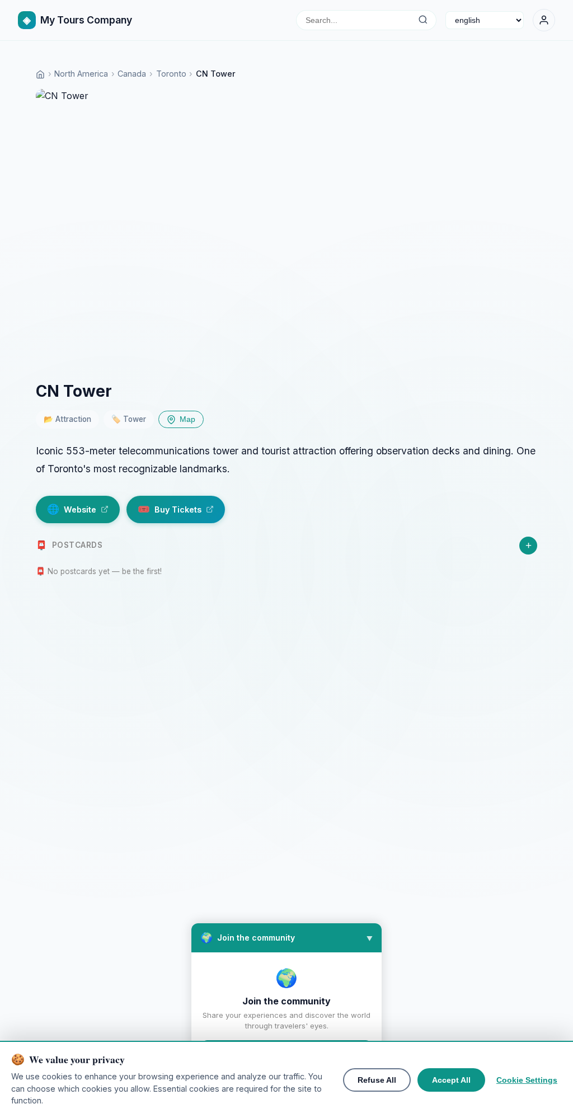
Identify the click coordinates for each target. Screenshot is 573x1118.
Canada (132, 73)
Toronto (171, 73)
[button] (286, 937)
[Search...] (422, 20)
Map (187, 419)
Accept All (451, 1079)
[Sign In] (544, 20)
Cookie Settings (526, 1079)
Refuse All (377, 1079)
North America (81, 73)
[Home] (40, 73)
